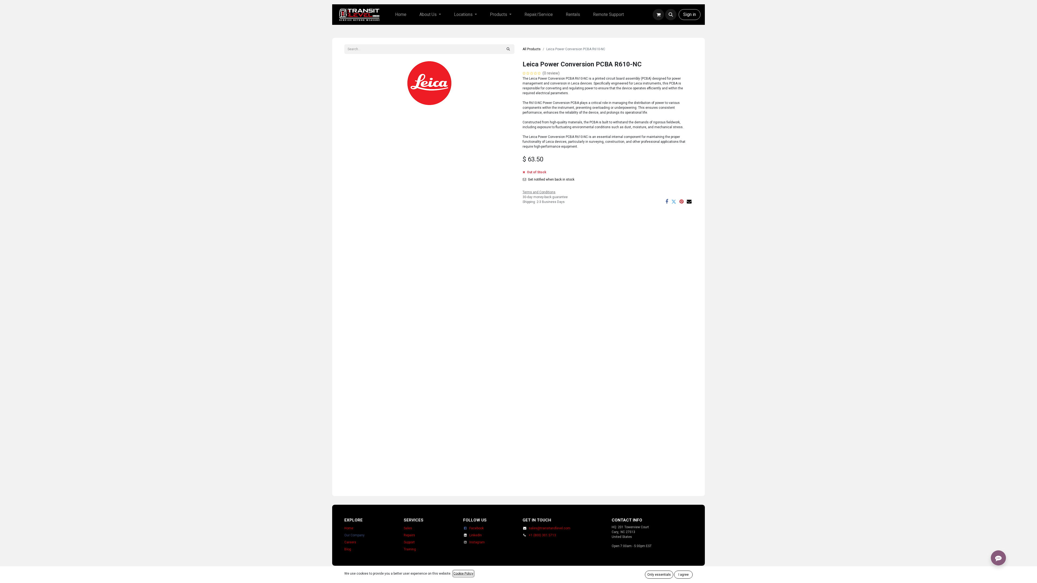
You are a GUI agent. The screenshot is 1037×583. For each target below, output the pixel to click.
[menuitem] (401, 14)
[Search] (508, 49)
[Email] (689, 201)
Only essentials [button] (659, 575)
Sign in (689, 14)
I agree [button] (683, 575)
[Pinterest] (681, 201)
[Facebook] (666, 201)
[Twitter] (673, 201)
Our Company (354, 535)
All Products (532, 49)
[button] (670, 14)
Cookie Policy (463, 573)
